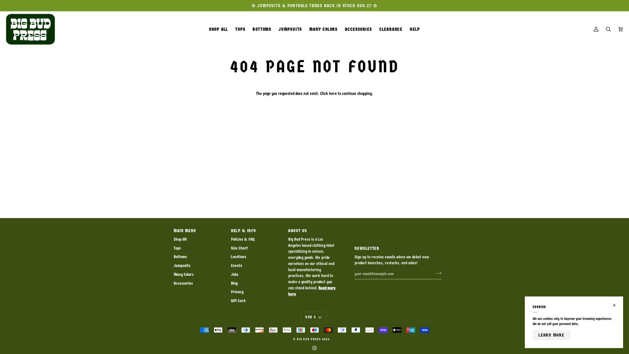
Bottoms (180, 256)
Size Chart (239, 248)
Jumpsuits (182, 265)
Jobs (234, 274)
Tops (177, 248)
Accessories (183, 283)
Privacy (237, 292)
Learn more (551, 335)
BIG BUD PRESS (309, 339)
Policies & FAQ (243, 239)
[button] (240, 29)
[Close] (616, 305)
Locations (238, 256)
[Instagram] (314, 348)
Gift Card (238, 300)
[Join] (437, 273)
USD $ (310, 317)
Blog (234, 283)
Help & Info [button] (243, 230)
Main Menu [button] (185, 230)
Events (236, 265)
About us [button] (297, 230)
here (333, 93)
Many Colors (184, 274)
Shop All (180, 239)
